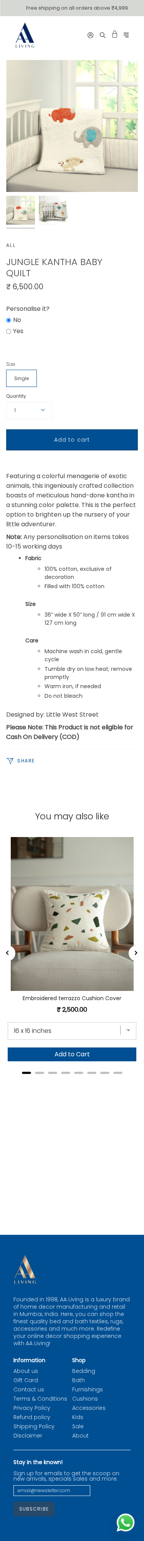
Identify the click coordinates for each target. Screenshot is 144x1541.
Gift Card (25, 1380)
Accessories (89, 1408)
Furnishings (87, 1389)
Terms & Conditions (40, 1398)
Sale (78, 1426)
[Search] (103, 35)
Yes (18, 331)
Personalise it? (28, 308)
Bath (78, 1380)
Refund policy (31, 1417)
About (80, 1435)
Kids (77, 1417)
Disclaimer (27, 1435)
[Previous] (7, 953)
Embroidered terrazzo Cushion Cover (72, 998)
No (17, 319)
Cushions (85, 1398)
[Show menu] (126, 35)
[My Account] (90, 35)
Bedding (83, 1371)
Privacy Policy (31, 1408)
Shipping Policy (34, 1426)
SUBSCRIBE (34, 1509)
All (11, 245)
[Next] (136, 953)
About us (25, 1371)
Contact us (28, 1389)
